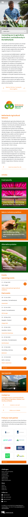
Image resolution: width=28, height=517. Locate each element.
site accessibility (5, 508)
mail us (5, 501)
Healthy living (5, 477)
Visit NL (3, 485)
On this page (5, 29)
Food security (4, 474)
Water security (5, 478)
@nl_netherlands (7, 497)
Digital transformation (6, 480)
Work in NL (4, 486)
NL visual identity (19, 507)
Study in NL (4, 488)
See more (5, 367)
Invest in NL (4, 489)
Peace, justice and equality (7, 471)
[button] (4, 194)
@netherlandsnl (7, 499)
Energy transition (5, 475)
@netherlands (7, 495)
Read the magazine (10, 388)
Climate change (5, 473)
